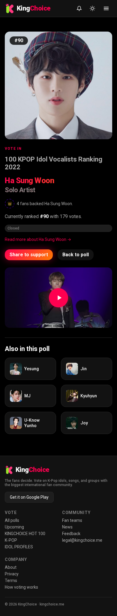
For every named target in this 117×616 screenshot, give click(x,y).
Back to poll (75, 254)
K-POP (11, 540)
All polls (12, 520)
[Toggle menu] (106, 8)
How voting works (21, 587)
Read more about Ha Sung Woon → (38, 239)
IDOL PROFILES (19, 546)
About (10, 567)
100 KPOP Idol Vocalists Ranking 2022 (53, 163)
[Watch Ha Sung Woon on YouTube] (58, 297)
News (67, 527)
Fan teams (72, 520)
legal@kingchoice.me (82, 540)
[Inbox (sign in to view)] (79, 8)
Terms (11, 580)
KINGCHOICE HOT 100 (25, 533)
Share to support (29, 254)
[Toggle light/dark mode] (92, 8)
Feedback (71, 533)
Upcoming (14, 527)
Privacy (12, 573)
